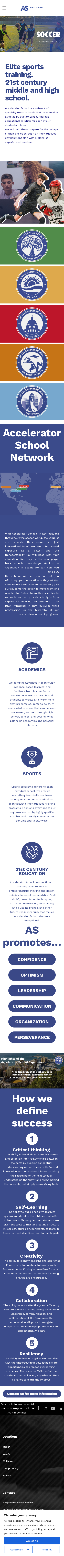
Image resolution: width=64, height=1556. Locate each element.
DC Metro (7, 1461)
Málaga (6, 1454)
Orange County (10, 1468)
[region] (32, 1533)
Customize (16, 1549)
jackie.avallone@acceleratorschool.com (23, 1509)
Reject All (46, 1549)
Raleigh (6, 1446)
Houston (6, 1475)
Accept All (32, 1541)
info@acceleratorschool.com (17, 1502)
